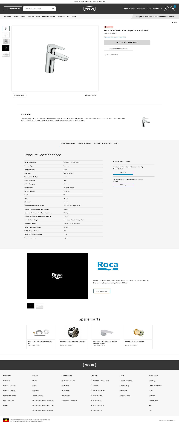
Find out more (102, 291)
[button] (96, 58)
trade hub (102, 1)
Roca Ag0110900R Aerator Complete (72, 341)
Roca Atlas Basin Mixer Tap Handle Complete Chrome (105, 342)
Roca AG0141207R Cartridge (135, 341)
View (122, 172)
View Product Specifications (118, 48)
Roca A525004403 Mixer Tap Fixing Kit (40, 342)
